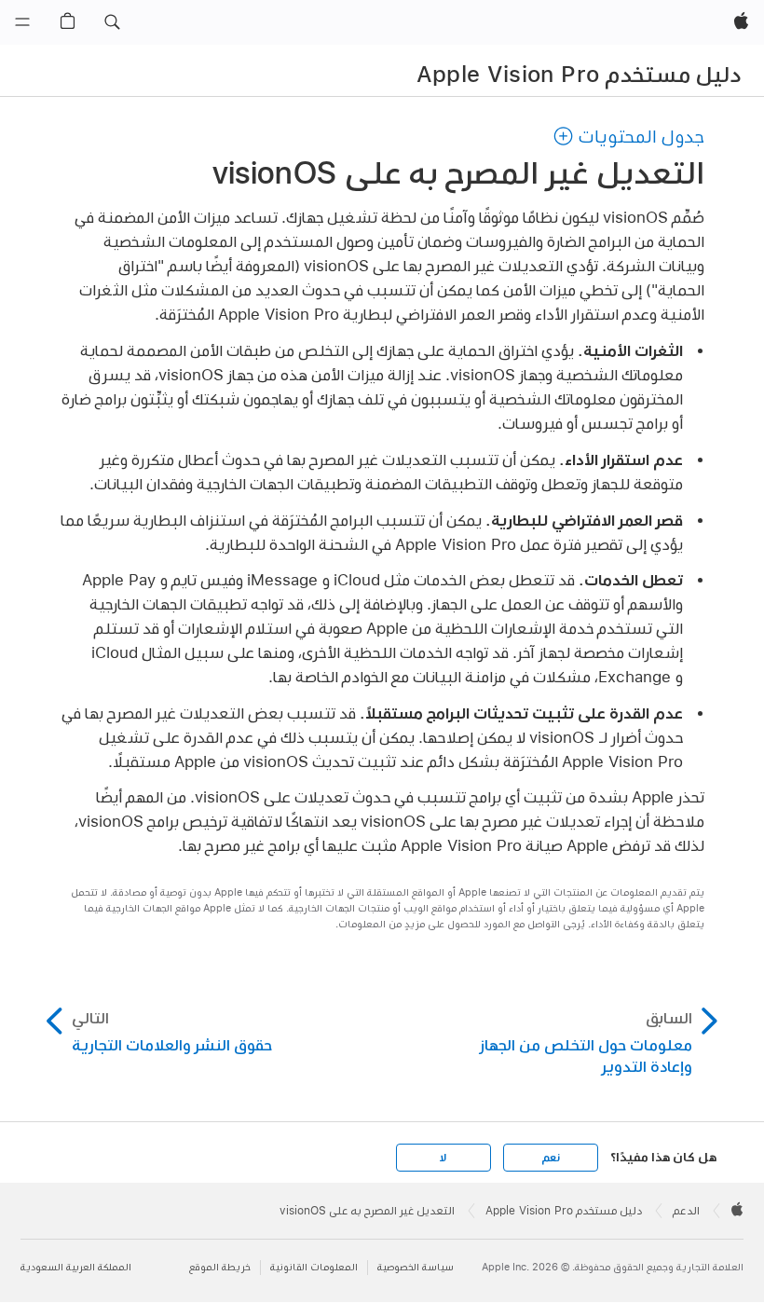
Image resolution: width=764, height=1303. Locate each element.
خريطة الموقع (220, 1267)
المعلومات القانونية (314, 1267)
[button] (111, 22)
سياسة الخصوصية (415, 1267)
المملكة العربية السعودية (75, 1267)
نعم (550, 1157)
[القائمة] (22, 22)
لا (443, 1157)
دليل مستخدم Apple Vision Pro (579, 73)
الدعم (686, 1210)
